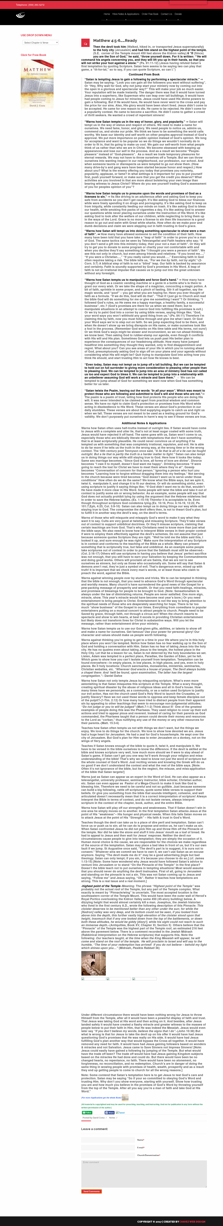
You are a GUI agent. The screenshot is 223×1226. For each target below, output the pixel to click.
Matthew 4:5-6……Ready (115, 40)
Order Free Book (150, 14)
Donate (178, 14)
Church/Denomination (148, 1155)
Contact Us (166, 14)
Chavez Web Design (192, 1221)
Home (107, 14)
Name (140, 1139)
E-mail (141, 1147)
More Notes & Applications (125, 14)
